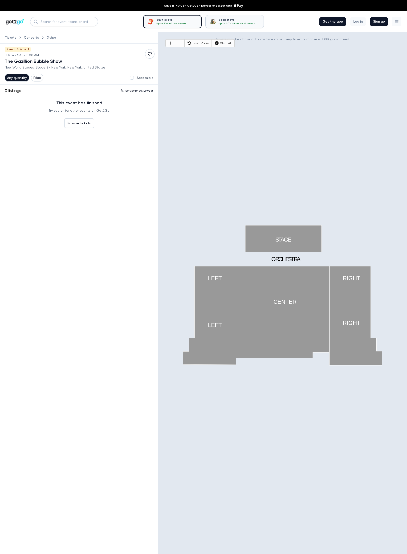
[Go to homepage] (15, 21)
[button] (396, 21)
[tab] (172, 21)
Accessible (145, 78)
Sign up (379, 22)
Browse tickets (79, 123)
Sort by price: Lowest (139, 90)
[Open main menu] (396, 21)
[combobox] (64, 21)
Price (37, 78)
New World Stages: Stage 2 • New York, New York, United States (55, 67)
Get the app (332, 22)
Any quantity (17, 78)
